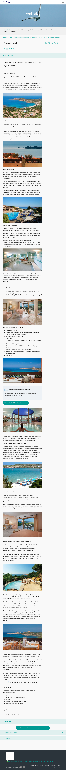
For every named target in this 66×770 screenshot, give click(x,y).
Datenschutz (57, 767)
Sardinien (16, 37)
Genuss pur (12, 31)
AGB (59, 765)
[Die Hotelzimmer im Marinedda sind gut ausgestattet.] (22, 312)
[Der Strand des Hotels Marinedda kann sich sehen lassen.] (22, 475)
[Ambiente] (54, 43)
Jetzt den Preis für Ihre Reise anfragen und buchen (33, 728)
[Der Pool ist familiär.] (22, 209)
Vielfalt (5, 31)
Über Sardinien (19, 30)
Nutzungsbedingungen (47, 767)
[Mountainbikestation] (52, 43)
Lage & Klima (31, 30)
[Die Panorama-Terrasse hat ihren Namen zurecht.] (22, 637)
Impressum (53, 765)
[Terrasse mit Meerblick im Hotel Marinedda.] (22, 370)
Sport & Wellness (51, 30)
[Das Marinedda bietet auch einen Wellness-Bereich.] (22, 259)
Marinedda (57, 37)
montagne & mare (7, 37)
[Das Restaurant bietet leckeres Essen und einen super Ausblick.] (22, 154)
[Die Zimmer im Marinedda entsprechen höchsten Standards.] (22, 524)
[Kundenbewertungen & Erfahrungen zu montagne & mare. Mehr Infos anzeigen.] (10, 756)
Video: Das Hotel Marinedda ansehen (16, 403)
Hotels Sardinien (8, 30)
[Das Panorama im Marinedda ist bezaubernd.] (22, 105)
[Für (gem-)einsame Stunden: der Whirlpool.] (22, 577)
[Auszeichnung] (57, 43)
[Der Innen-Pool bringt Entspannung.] (22, 420)
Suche (41, 765)
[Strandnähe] (46, 43)
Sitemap (47, 765)
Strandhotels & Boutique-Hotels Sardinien (41, 37)
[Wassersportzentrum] (49, 43)
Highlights (40, 30)
